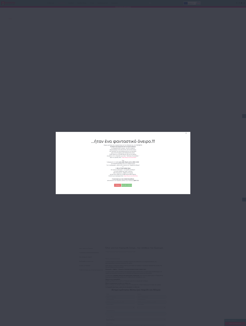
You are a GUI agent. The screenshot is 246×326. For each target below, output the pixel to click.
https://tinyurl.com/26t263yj (131, 176)
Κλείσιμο (118, 185)
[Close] (186, 133)
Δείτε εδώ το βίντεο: (126, 185)
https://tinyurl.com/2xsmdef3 (129, 157)
